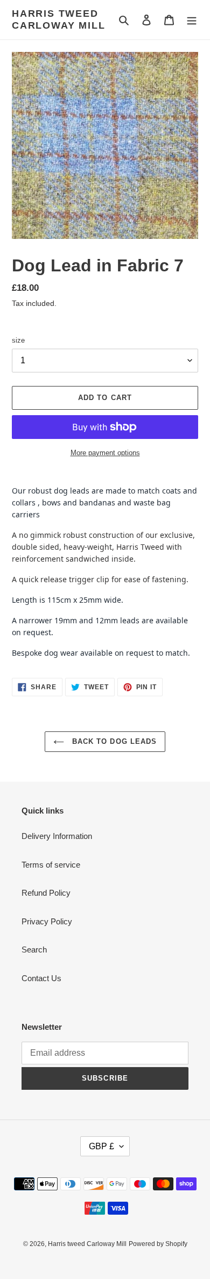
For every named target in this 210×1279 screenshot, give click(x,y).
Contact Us (41, 978)
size (18, 340)
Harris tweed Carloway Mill (58, 19)
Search (34, 949)
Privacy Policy (47, 921)
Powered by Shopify (158, 1244)
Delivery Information (57, 836)
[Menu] (191, 19)
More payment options (105, 453)
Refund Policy (46, 892)
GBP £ (101, 1146)
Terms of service (51, 864)
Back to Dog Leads (113, 741)
